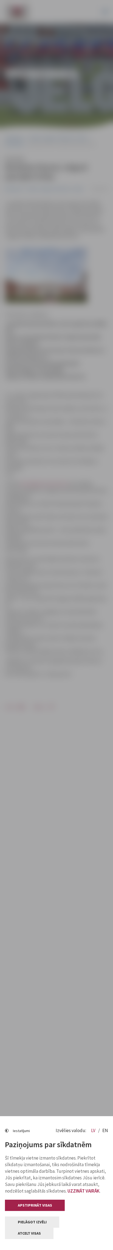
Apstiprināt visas (35, 1205)
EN (105, 1130)
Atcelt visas (29, 1233)
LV (93, 1130)
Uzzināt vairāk (83, 1191)
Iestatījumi (21, 1130)
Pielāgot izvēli (32, 1221)
